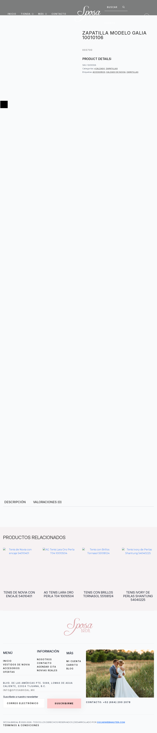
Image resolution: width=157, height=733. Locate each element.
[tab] (15, 502)
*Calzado (99, 68)
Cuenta (110, 23)
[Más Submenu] (45, 14)
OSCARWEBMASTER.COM (111, 722)
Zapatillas (112, 68)
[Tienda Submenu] (32, 14)
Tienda (26, 14)
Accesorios (99, 72)
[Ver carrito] (146, 16)
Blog (70, 668)
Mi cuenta (73, 661)
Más (41, 14)
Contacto (59, 14)
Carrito (72, 665)
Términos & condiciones (21, 725)
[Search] (124, 7)
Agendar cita (46, 666)
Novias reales (47, 670)
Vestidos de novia (16, 664)
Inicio (12, 14)
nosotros (44, 659)
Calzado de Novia (116, 72)
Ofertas (9, 672)
